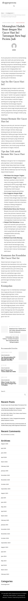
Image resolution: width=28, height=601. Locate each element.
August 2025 (4, 493)
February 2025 (5, 520)
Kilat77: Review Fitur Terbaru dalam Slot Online (8, 370)
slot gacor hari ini (6, 88)
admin (14, 50)
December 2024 (5, 529)
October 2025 (5, 484)
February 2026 (5, 466)
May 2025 (3, 506)
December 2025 (5, 475)
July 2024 (3, 551)
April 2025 (4, 511)
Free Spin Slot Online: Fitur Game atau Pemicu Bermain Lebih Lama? (13, 414)
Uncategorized (20, 22)
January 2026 (4, 470)
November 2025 (5, 480)
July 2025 (3, 497)
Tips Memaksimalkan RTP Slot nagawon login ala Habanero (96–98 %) (8, 359)
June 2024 (3, 556)
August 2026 (4, 443)
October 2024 (5, 538)
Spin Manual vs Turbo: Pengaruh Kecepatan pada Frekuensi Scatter (13, 419)
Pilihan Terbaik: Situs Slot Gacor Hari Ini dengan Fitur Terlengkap (8, 383)
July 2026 (3, 448)
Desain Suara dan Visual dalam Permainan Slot (14, 405)
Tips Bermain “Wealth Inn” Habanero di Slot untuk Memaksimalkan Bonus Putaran (13, 409)
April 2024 (4, 565)
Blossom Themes (7, 597)
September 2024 (5, 542)
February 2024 (5, 574)
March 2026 (4, 462)
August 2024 (4, 547)
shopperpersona (9, 2)
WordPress (22, 597)
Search (3, 391)
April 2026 (4, 457)
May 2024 (3, 560)
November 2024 (5, 533)
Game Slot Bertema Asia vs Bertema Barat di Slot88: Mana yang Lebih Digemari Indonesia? (13, 424)
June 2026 (3, 453)
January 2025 (4, 524)
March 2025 (4, 515)
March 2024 (4, 569)
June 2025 (3, 502)
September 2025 (5, 488)
